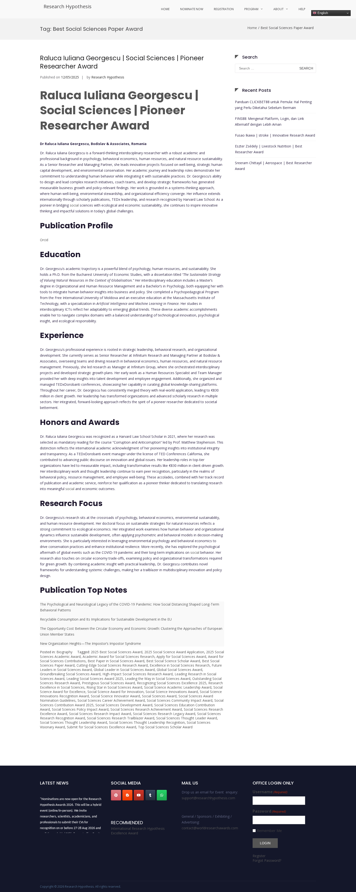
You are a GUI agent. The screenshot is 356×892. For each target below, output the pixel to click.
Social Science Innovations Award (172, 691)
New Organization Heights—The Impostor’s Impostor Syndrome (90, 643)
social (74, 205)
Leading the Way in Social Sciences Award (157, 678)
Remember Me (269, 830)
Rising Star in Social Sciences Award (114, 687)
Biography (64, 652)
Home (165, 9)
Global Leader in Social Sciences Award (124, 669)
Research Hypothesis (68, 6)
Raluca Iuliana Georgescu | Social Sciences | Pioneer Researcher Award (122, 62)
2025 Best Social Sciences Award (116, 652)
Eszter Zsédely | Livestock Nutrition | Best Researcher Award (268, 149)
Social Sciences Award (159, 696)
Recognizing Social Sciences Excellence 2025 (171, 683)
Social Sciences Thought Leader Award (186, 718)
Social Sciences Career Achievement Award (111, 700)
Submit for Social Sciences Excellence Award (101, 727)
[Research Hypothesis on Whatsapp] (162, 795)
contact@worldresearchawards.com (210, 828)
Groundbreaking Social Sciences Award (70, 674)
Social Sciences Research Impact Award (100, 713)
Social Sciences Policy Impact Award (80, 709)
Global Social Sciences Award (179, 669)
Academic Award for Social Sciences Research (119, 656)
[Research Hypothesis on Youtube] (139, 795)
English (322, 13)
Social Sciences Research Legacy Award (164, 713)
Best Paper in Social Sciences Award (116, 661)
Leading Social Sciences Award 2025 (94, 678)
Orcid (44, 240)
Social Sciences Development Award (123, 705)
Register (259, 856)
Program (251, 9)
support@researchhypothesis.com (208, 798)
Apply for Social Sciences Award (181, 656)
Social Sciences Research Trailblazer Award (120, 718)
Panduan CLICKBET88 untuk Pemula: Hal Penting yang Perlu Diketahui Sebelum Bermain (273, 105)
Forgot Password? (267, 860)
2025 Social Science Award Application (174, 652)
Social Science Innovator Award (115, 696)
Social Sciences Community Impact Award (179, 700)
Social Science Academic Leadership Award (177, 687)
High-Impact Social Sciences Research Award (137, 674)
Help (302, 9)
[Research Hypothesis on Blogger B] (127, 795)
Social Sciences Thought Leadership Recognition (147, 722)
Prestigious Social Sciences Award (108, 683)
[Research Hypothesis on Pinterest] (116, 795)
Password (269, 811)
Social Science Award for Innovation (115, 691)
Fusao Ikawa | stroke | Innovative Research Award (275, 135)
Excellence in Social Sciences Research (180, 665)
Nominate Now (191, 9)
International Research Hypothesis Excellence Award (138, 831)
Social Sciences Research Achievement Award (146, 709)
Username (270, 791)
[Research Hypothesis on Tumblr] (150, 795)
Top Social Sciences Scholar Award (165, 727)
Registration (224, 9)
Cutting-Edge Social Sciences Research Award (112, 665)
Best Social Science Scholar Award (173, 661)
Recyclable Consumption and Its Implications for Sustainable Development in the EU (106, 619)
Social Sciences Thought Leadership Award (73, 722)
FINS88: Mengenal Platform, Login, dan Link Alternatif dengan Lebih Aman (269, 121)
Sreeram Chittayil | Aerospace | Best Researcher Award (273, 166)
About (278, 9)
